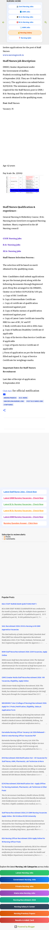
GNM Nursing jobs (12, 238)
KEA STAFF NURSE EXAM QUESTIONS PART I (19, 604)
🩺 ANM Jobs (25, 27)
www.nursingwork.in (13, 55)
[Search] (45, 22)
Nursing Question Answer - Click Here (21, 523)
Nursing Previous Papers (24, 913)
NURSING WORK (14, 1)
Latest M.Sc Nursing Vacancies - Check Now (23, 511)
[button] (4, 410)
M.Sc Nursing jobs (12, 251)
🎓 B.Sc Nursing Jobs (25, 17)
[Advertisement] (24, 138)
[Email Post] (4, 395)
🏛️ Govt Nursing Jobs (24, 6)
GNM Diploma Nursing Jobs (14, 401)
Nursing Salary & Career (24, 907)
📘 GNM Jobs (25, 12)
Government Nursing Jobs (24, 880)
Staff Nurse (8, 404)
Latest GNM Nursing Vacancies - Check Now (23, 498)
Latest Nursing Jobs (24, 873)
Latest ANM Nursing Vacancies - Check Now (23, 517)
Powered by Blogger (26, 927)
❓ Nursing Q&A (24, 38)
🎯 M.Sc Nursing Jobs (24, 22)
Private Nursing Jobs (24, 886)
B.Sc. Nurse (23, 398)
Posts (8, 537)
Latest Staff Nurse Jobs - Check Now (20, 492)
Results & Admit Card (24, 920)
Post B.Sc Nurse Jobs (35, 401)
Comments (10, 539)
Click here (7, 391)
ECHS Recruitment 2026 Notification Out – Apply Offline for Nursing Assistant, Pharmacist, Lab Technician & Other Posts (24, 787)
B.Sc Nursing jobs (11, 245)
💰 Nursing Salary (25, 33)
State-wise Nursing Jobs (24, 893)
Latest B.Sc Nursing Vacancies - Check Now (23, 504)
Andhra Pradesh (10, 398)
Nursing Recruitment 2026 (24, 900)
